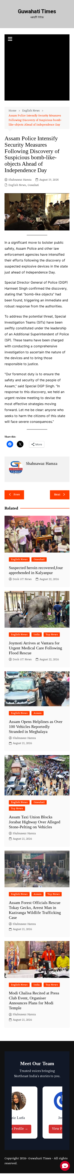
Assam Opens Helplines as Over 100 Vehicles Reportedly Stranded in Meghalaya (35, 726)
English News (17, 185)
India (37, 634)
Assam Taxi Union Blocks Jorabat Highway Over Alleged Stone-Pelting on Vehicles (34, 822)
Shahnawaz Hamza (19, 180)
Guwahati (33, 185)
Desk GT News (22, 579)
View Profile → (17, 1129)
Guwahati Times (37, 11)
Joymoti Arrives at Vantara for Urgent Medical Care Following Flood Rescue (35, 648)
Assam (38, 713)
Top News (52, 634)
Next (57, 495)
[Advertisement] (37, 72)
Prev (17, 495)
